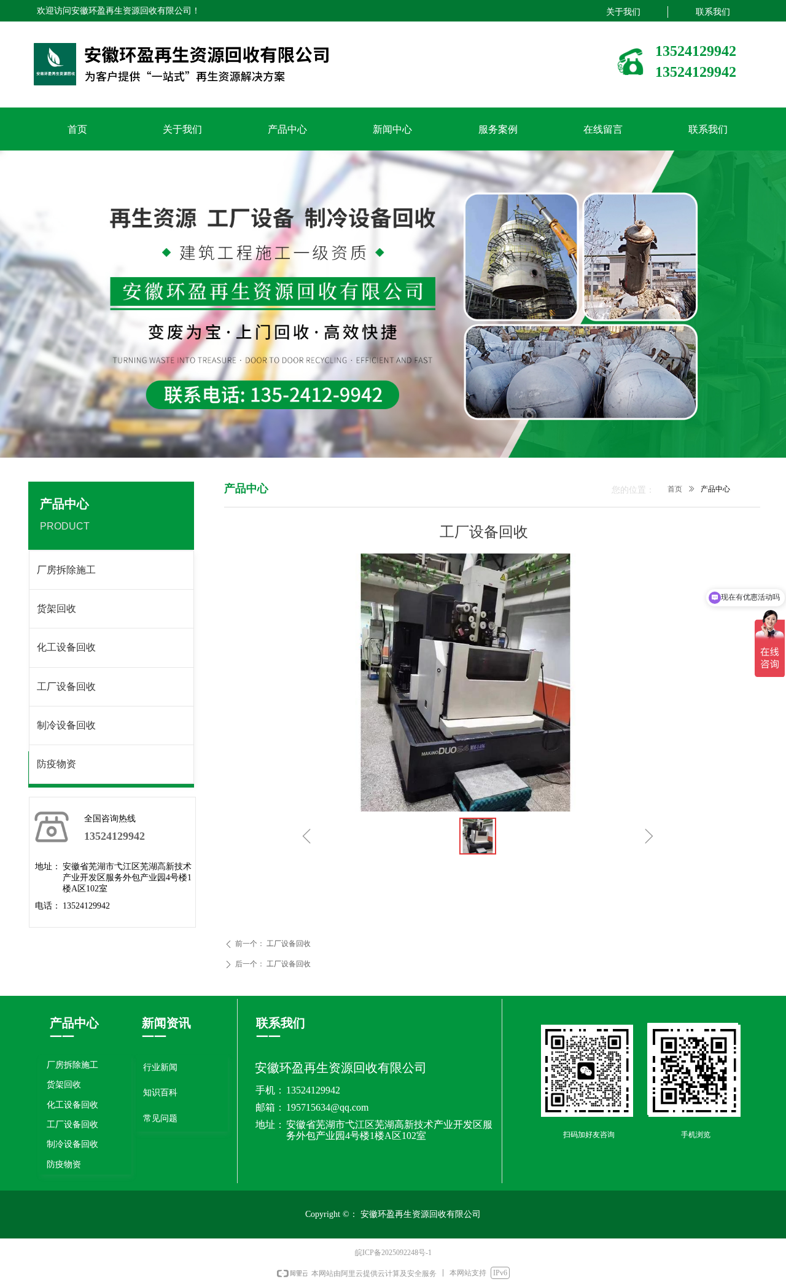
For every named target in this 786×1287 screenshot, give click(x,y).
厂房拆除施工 (66, 570)
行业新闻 (160, 1067)
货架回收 (56, 608)
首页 (674, 489)
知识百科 (160, 1092)
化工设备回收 (66, 647)
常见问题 (160, 1118)
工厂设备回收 (66, 686)
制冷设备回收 (66, 725)
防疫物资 (56, 764)
